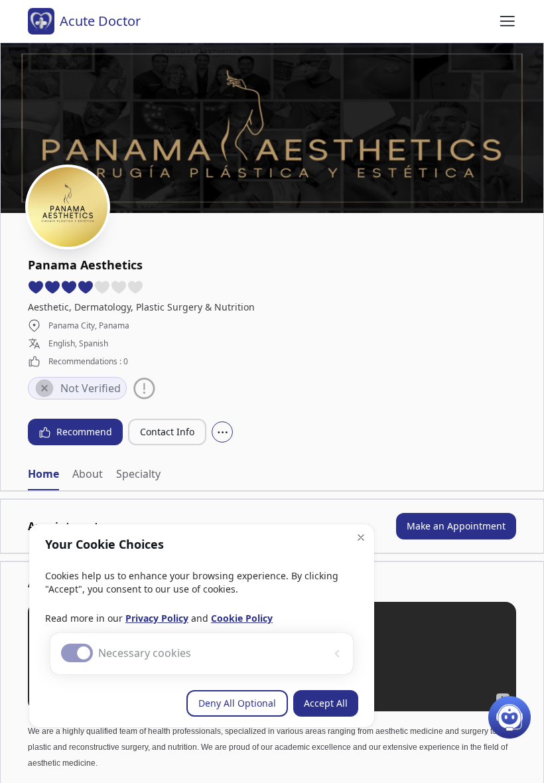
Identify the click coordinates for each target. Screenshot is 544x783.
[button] (361, 537)
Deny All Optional (237, 703)
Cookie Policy (242, 618)
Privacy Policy (156, 618)
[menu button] (507, 21)
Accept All (326, 703)
